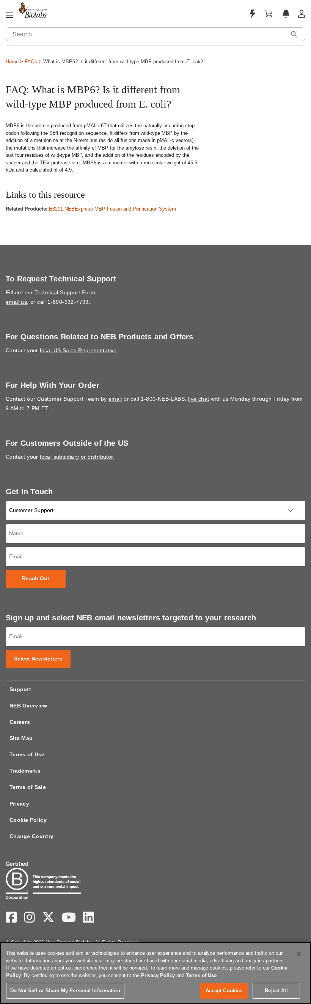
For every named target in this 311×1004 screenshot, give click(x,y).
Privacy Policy (158, 975)
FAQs (31, 61)
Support (20, 689)
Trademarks (25, 771)
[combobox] (146, 34)
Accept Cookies (224, 990)
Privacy (19, 804)
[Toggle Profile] (301, 14)
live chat (198, 399)
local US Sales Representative (78, 350)
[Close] (299, 954)
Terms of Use (27, 754)
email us (16, 302)
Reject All (276, 990)
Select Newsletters (38, 659)
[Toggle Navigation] (9, 15)
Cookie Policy (28, 820)
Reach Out (36, 578)
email (115, 399)
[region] (155, 973)
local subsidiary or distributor (76, 457)
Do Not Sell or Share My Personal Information (65, 990)
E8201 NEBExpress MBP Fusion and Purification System (112, 209)
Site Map (21, 738)
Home (12, 61)
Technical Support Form (65, 292)
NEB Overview (28, 706)
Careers (19, 722)
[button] (293, 34)
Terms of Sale (27, 787)
